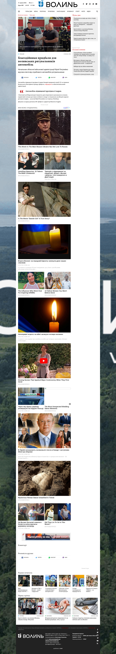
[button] (31, 3)
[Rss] (97, 643)
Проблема (51, 11)
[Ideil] (58, 648)
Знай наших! (61, 11)
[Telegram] (93, 4)
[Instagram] (90, 4)
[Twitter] (86, 4)
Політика (43, 11)
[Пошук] (97, 11)
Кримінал (70, 11)
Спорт (78, 11)
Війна (36, 11)
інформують (48, 84)
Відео (89, 11)
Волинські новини (23, 15)
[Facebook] (83, 4)
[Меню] (19, 11)
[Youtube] (96, 4)
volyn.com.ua (65, 628)
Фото (83, 11)
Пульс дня (28, 11)
